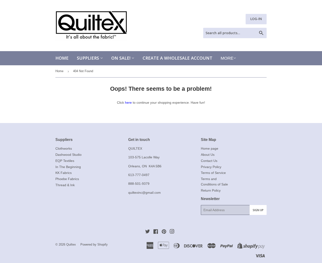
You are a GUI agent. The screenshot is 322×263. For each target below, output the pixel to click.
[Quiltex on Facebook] (155, 232)
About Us (208, 154)
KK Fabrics (63, 173)
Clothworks (63, 148)
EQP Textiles (64, 161)
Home (62, 58)
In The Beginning (68, 167)
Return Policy (211, 190)
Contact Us (209, 161)
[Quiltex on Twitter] (147, 232)
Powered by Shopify (94, 244)
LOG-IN (256, 18)
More (227, 58)
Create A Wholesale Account (177, 58)
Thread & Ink (65, 185)
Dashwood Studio (68, 154)
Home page (209, 148)
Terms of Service (213, 173)
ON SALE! (121, 58)
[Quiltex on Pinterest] (163, 232)
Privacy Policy (211, 167)
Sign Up (258, 210)
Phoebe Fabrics (67, 179)
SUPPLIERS (88, 58)
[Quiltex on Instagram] (172, 232)
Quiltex (71, 244)
